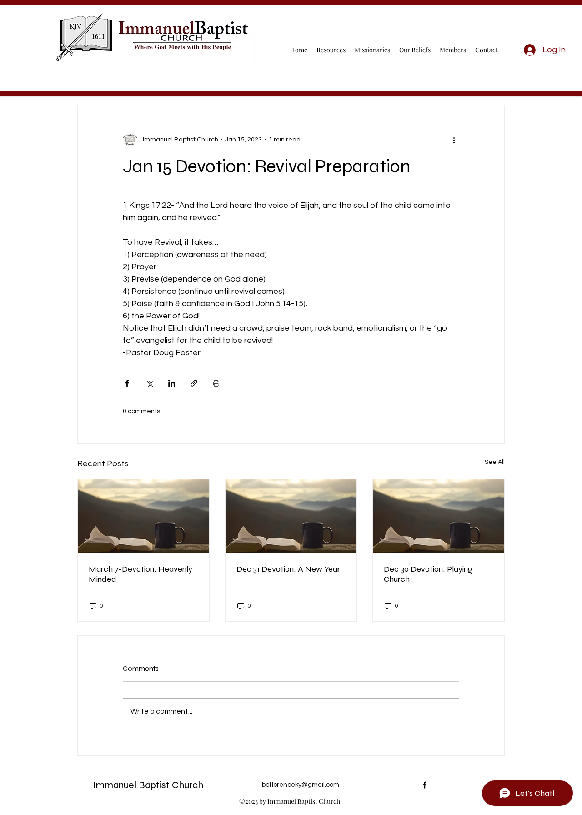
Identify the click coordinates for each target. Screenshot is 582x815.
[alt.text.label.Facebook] (424, 785)
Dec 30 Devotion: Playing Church (428, 574)
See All (495, 462)
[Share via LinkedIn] (171, 383)
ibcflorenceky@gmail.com (300, 784)
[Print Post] (216, 383)
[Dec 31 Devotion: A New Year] (291, 516)
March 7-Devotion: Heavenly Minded (140, 574)
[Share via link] (194, 383)
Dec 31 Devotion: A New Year (288, 569)
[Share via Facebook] (127, 383)
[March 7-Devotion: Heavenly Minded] (143, 516)
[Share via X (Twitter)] (149, 383)
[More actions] (453, 139)
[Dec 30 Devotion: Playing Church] (438, 516)
